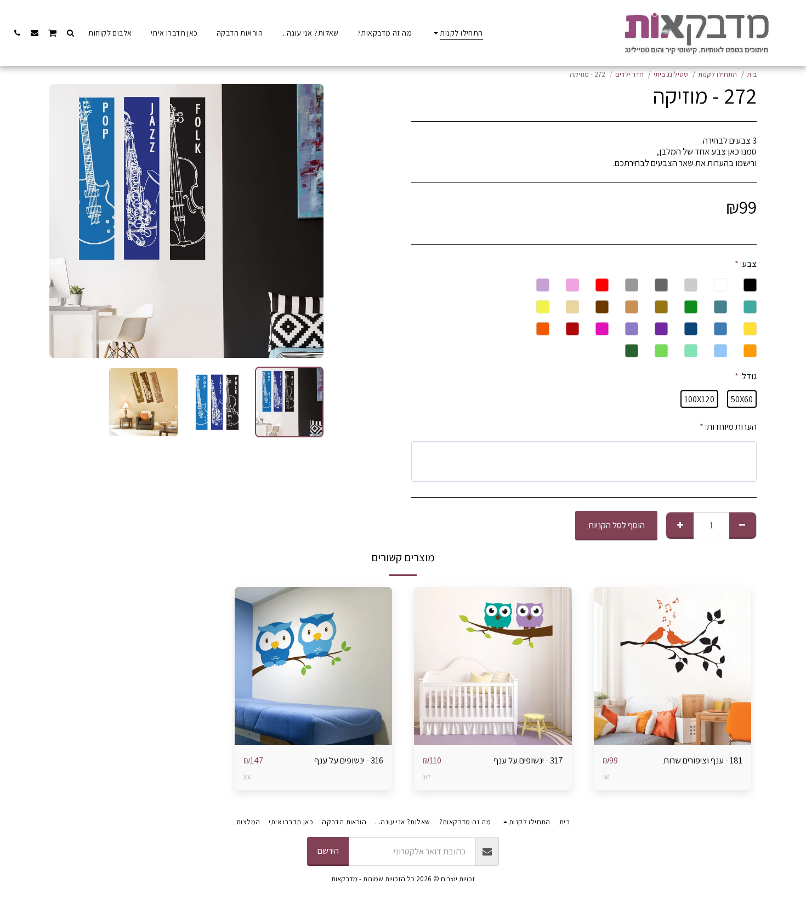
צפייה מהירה (672, 739)
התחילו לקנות (717, 74)
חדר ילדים (629, 74)
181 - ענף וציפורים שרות (702, 760)
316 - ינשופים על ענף (348, 760)
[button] (70, 32)
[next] (67, 221)
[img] (673, 666)
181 (606, 777)
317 (426, 777)
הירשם (328, 851)
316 (247, 777)
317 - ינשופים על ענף (528, 760)
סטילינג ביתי (671, 74)
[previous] (306, 221)
